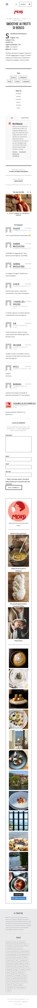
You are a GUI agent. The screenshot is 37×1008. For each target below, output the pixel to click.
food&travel (23, 960)
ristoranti (17, 975)
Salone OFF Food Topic (19, 978)
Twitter (18, 96)
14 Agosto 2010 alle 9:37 (22, 286)
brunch (13, 77)
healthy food (10, 966)
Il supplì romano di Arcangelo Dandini (18, 214)
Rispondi (28, 228)
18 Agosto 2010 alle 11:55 (22, 368)
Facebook (18, 93)
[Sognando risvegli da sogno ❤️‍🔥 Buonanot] (18, 739)
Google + (18, 102)
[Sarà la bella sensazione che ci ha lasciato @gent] (18, 760)
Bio (12, 118)
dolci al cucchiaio (17, 957)
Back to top (18, 1003)
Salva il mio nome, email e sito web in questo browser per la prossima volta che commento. (18, 481)
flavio (16, 284)
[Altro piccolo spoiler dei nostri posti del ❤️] (18, 678)
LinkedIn (18, 105)
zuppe (8, 990)
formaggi (9, 963)
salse (8, 981)
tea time (24, 981)
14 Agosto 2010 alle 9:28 (22, 268)
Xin (14, 323)
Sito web (8, 471)
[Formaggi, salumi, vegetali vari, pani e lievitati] (18, 719)
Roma (24, 975)
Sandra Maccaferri (19, 244)
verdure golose (20, 987)
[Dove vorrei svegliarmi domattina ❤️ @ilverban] (18, 861)
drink (9, 81)
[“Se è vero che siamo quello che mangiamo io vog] (18, 658)
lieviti (26, 966)
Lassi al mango (18, 180)
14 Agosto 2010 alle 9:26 (22, 230)
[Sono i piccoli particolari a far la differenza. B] (18, 882)
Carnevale (22, 942)
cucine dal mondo (24, 954)
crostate (19, 948)
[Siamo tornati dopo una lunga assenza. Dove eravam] (18, 841)
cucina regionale (11, 954)
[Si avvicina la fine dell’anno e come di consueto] (18, 699)
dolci (8, 957)
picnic (8, 972)
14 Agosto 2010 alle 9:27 (22, 248)
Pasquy (16, 228)
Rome (8, 978)
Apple (16, 366)
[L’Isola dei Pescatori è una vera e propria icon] (18, 780)
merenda (26, 81)
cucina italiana (24, 951)
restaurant (21, 972)
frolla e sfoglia (18, 963)
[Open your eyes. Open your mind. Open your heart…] (18, 800)
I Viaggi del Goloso (19, 302)
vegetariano (10, 987)
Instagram (16, 155)
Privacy (25, 1001)
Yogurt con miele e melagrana (18, 170)
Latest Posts (25, 118)
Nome (8, 456)
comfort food (10, 948)
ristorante (10, 975)
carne (15, 942)
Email (18, 108)
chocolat (9, 945)
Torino (9, 984)
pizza (13, 972)
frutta (17, 81)
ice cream (19, 966)
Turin (14, 984)
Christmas (17, 945)
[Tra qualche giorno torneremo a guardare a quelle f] (18, 821)
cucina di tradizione (12, 951)
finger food (10, 960)
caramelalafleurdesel (24, 403)
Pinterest (18, 99)
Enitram (17, 345)
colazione (23, 77)
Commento (9, 435)
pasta (28, 969)
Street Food (15, 981)
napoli (22, 969)
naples (16, 969)
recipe (25, 18)
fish (17, 960)
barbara (17, 384)
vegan (20, 984)
